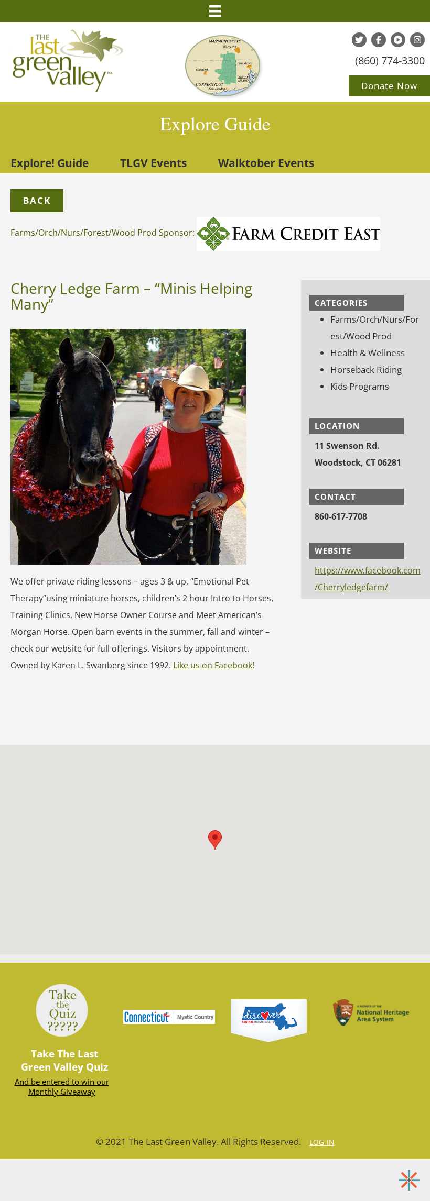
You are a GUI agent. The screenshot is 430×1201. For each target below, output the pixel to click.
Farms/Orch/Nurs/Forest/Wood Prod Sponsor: (103, 232)
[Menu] (215, 11)
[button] (36, 200)
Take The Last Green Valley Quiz (64, 1060)
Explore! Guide (49, 163)
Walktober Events (266, 163)
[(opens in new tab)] (269, 1020)
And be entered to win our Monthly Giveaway (62, 1086)
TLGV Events (153, 163)
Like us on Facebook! (213, 665)
